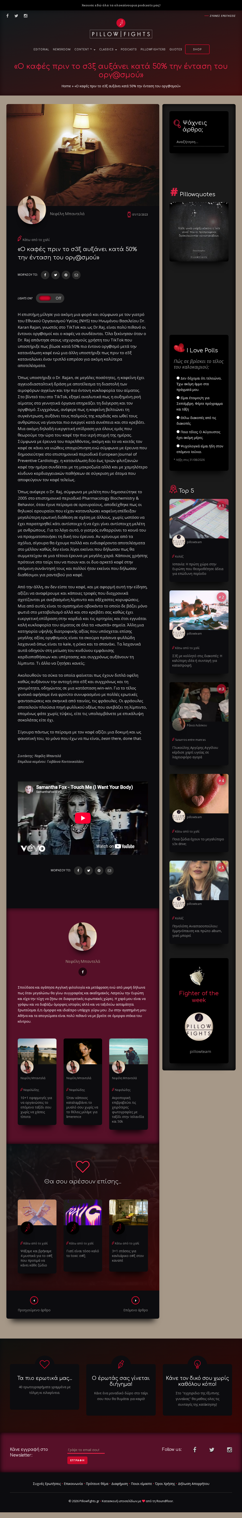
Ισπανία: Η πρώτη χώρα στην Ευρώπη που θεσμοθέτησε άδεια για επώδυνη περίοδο (197, 569)
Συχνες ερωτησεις (223, 15)
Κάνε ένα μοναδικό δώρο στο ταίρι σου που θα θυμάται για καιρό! (121, 1396)
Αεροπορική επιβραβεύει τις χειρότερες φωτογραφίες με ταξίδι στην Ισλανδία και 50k (128, 1109)
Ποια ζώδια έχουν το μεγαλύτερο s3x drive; (198, 841)
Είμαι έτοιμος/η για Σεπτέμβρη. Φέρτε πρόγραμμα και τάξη (200, 403)
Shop (197, 49)
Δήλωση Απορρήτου (193, 1483)
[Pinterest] (66, 275)
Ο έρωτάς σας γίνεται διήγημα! (121, 1381)
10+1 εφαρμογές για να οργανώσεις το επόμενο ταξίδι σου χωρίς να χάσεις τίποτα (36, 1107)
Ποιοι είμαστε (141, 1483)
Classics (107, 49)
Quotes (175, 49)
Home (66, 86)
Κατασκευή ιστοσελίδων (119, 1501)
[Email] (76, 275)
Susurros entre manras (190, 740)
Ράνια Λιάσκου (197, 725)
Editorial (41, 49)
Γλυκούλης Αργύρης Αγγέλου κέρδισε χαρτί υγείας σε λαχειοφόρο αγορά (195, 752)
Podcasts (129, 49)
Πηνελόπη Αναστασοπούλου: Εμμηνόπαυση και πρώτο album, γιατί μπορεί (197, 931)
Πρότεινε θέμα (97, 1483)
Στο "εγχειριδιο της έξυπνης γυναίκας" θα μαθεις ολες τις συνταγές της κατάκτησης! (197, 1399)
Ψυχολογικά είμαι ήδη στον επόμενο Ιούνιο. (200, 449)
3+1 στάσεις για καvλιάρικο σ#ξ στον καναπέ (128, 1256)
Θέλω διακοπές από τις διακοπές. (196, 420)
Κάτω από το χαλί (36, 239)
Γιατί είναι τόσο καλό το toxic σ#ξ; (82, 1253)
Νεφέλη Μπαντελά (67, 213)
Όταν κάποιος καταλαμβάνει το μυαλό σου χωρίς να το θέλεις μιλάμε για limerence (82, 1107)
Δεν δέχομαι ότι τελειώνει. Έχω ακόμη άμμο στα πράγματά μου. (199, 384)
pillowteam (194, 542)
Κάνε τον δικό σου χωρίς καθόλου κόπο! (197, 1381)
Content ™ (83, 49)
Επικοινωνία (73, 1483)
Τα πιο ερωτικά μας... (44, 1378)
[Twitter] (55, 275)
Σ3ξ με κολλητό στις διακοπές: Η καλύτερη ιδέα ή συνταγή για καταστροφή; (197, 660)
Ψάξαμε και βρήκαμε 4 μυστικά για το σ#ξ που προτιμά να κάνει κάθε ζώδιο (36, 1258)
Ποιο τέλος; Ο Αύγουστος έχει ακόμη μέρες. (198, 435)
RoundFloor (164, 1501)
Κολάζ (179, 556)
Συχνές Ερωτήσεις (47, 1483)
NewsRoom (62, 49)
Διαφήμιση (119, 1483)
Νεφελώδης (31, 1090)
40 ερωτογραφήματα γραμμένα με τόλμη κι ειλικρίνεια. (45, 1390)
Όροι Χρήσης (165, 1483)
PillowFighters (153, 49)
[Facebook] (45, 275)
